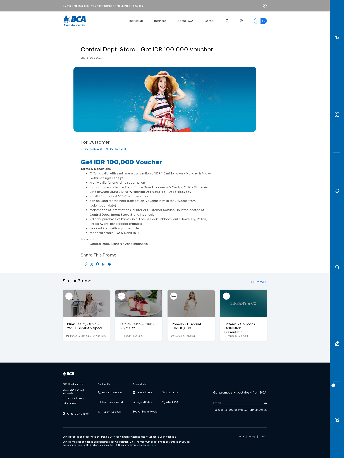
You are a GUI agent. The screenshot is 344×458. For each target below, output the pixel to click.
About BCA (185, 21)
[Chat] (337, 420)
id (257, 21)
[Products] (337, 114)
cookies (138, 6)
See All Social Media (145, 411)
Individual (136, 21)
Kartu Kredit (93, 149)
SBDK (242, 436)
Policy (252, 436)
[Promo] (337, 267)
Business (160, 21)
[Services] (337, 191)
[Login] (337, 38)
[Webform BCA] (337, 343)
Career (209, 21)
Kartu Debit (118, 149)
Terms (263, 436)
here (153, 444)
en (263, 21)
